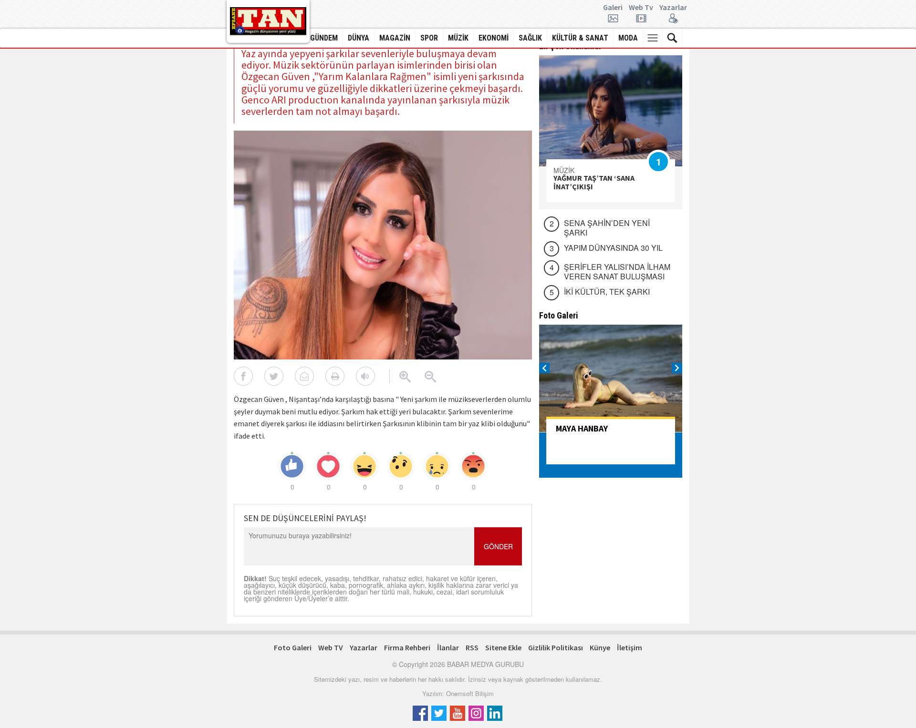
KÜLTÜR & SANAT (580, 37)
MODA (628, 37)
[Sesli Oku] (365, 376)
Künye (600, 647)
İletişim (629, 647)
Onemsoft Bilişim (470, 693)
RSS (472, 647)
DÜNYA (358, 37)
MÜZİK (458, 37)
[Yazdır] (334, 376)
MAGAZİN (394, 37)
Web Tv (641, 7)
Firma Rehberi (407, 647)
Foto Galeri (293, 647)
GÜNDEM (324, 37)
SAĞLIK (530, 37)
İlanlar (448, 647)
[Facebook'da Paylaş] (243, 376)
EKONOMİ (494, 37)
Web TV (330, 647)
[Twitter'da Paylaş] (273, 376)
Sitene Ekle (503, 647)
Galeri (613, 7)
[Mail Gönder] (304, 376)
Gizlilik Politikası (555, 647)
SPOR (429, 37)
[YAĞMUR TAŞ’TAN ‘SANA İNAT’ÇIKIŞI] (610, 110)
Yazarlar (673, 7)
